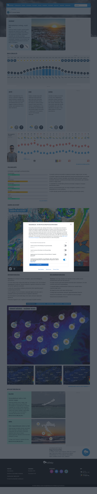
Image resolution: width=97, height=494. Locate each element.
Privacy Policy (56, 269)
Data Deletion (41, 269)
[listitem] (48, 242)
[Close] (71, 224)
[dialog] (48, 247)
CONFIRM (39, 264)
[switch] (65, 245)
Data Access (48, 269)
